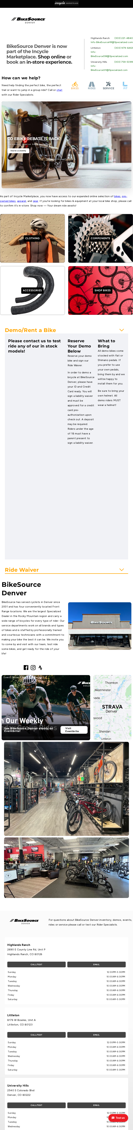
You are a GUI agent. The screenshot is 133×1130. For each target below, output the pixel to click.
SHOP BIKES (103, 290)
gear (35, 201)
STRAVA (112, 707)
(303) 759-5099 (123, 62)
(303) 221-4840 (124, 38)
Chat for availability (18, 151)
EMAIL (96, 964)
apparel (21, 201)
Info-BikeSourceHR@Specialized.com (112, 42)
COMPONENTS (100, 238)
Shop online (51, 57)
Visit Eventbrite (72, 730)
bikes (117, 196)
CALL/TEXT (36, 964)
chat (59, 90)
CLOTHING (32, 238)
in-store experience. (49, 62)
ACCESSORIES (32, 290)
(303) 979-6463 (124, 48)
